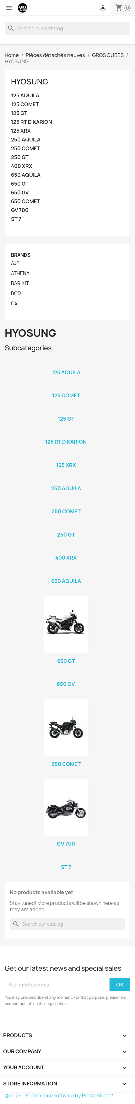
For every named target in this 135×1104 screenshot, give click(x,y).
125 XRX (21, 131)
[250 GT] (66, 526)
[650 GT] (66, 624)
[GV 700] (66, 807)
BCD (16, 293)
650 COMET (25, 201)
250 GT (20, 157)
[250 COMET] (66, 503)
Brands (20, 255)
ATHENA (20, 273)
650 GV (20, 192)
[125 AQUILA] (66, 364)
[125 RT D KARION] (66, 433)
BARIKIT (20, 283)
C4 (14, 304)
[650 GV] (66, 676)
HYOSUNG (29, 81)
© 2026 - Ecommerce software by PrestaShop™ (59, 1095)
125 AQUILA (25, 95)
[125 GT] (66, 410)
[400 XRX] (66, 549)
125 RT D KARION (31, 122)
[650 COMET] (66, 727)
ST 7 (16, 219)
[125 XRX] (66, 457)
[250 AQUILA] (66, 480)
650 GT (20, 184)
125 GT (19, 113)
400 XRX (21, 166)
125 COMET (25, 104)
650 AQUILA (25, 175)
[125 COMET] (66, 387)
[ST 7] (66, 859)
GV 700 (20, 210)
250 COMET (25, 148)
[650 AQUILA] (66, 573)
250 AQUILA (25, 139)
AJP (15, 263)
